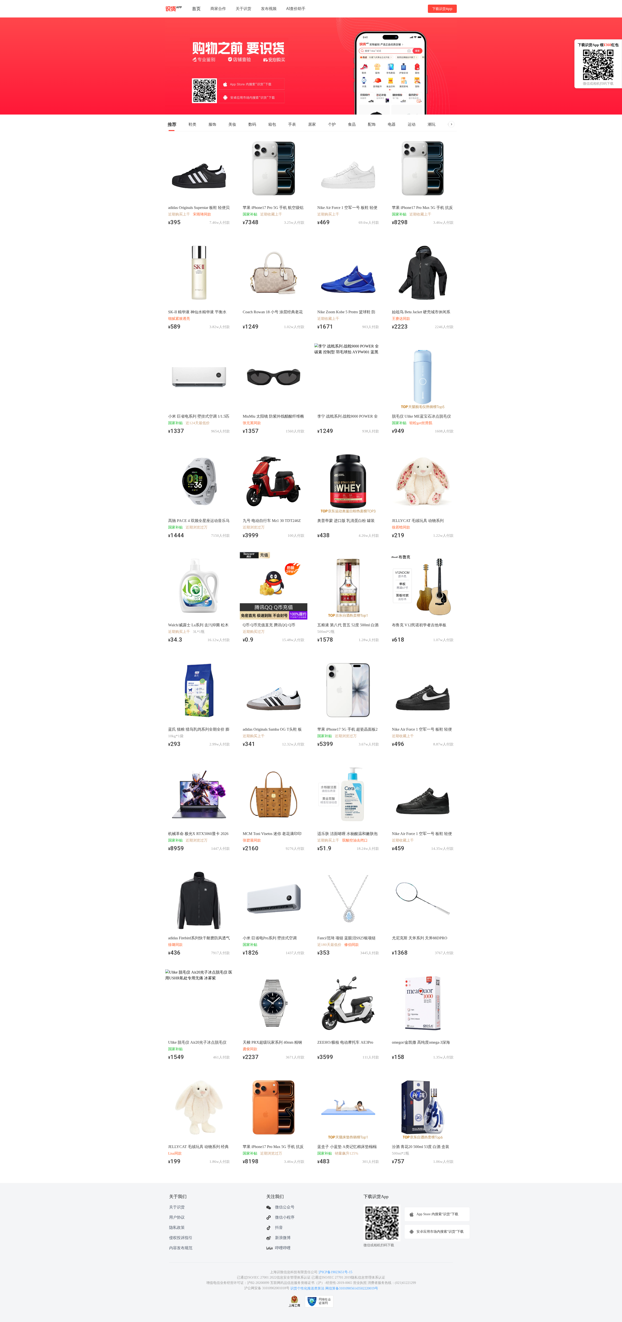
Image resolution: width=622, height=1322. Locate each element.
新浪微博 (283, 1238)
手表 (292, 124)
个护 (332, 124)
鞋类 (192, 124)
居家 (312, 124)
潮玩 (431, 124)
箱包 (272, 124)
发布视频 (268, 8)
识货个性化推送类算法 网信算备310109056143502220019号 (334, 1288)
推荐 (172, 124)
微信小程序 (284, 1217)
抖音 (279, 1227)
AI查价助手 (295, 8)
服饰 (212, 124)
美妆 (232, 124)
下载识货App (442, 8)
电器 (392, 124)
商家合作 (218, 8)
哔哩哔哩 (283, 1248)
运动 (411, 124)
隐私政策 (177, 1227)
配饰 (372, 124)
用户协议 (177, 1217)
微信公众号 (284, 1207)
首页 (196, 8)
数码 (252, 124)
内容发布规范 (180, 1248)
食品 (352, 124)
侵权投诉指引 (180, 1238)
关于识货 (243, 8)
